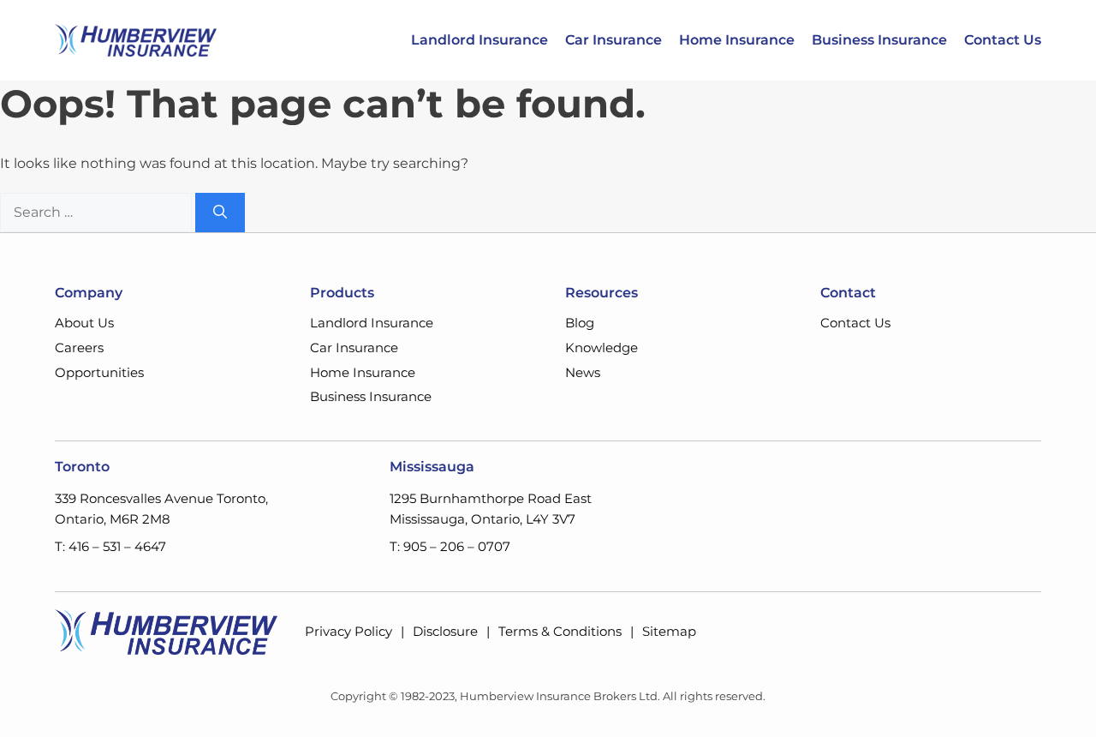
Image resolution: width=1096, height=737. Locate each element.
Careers (79, 347)
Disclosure (445, 631)
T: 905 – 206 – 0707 (450, 546)
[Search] (220, 212)
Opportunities (99, 372)
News (582, 372)
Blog (579, 323)
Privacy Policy (348, 631)
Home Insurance (737, 40)
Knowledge (601, 347)
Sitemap (669, 631)
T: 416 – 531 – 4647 (110, 546)
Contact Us (1002, 40)
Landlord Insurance (479, 40)
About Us (84, 323)
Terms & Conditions (560, 631)
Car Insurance (613, 40)
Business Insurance (879, 40)
